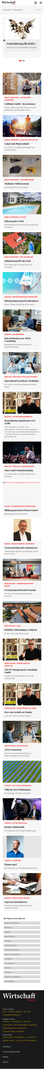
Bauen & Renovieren (12, 98)
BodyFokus (33, 1025)
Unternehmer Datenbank (12, 1015)
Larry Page (19, 1040)
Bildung (8, 506)
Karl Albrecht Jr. (20, 1037)
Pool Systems (22, 1028)
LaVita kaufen (8, 1025)
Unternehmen (16, 1021)
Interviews (6, 1021)
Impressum (7, 1047)
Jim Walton (31, 1037)
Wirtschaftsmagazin (21, 1025)
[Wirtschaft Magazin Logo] (9, 3)
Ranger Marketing (9, 1028)
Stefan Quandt (8, 1037)
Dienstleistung (10, 584)
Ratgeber (18, 1011)
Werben (5, 1057)
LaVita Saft (27, 1021)
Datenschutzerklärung (11, 1052)
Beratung (8, 297)
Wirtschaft (27, 1011)
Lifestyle (11, 1011)
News (5, 1011)
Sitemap (5, 1062)
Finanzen (8, 786)
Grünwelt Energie (9, 1031)
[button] (40, 3)
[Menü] (35, 3)
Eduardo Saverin (9, 1040)
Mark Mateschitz (30, 1040)
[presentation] (4, 40)
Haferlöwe (20, 1031)
